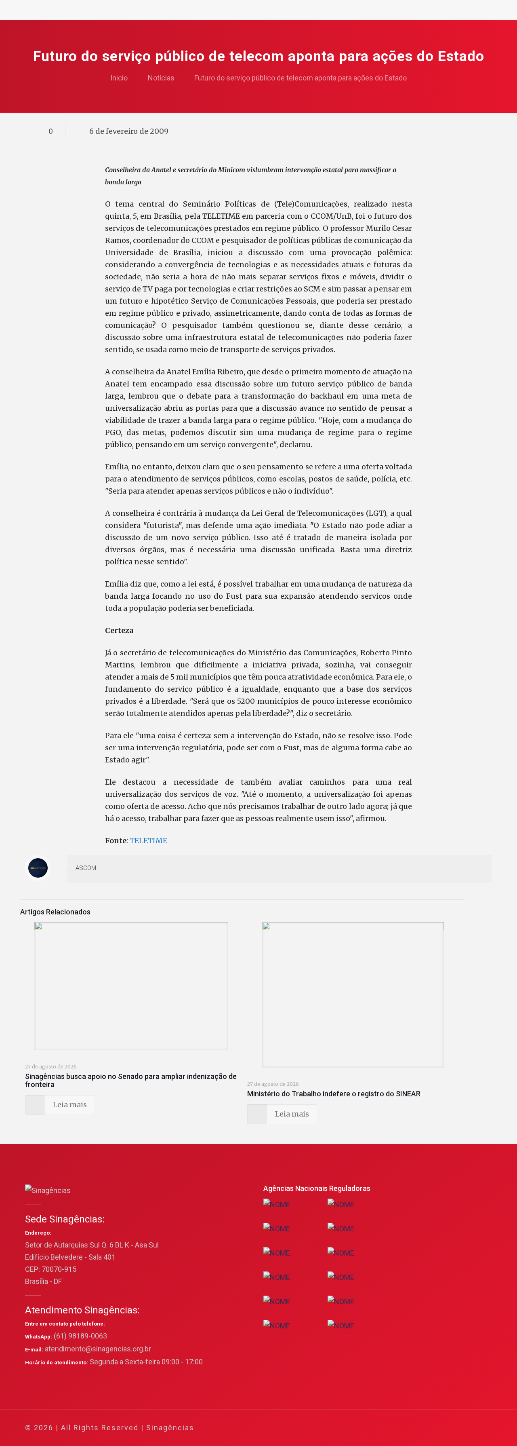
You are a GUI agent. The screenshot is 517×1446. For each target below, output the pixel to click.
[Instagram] (452, 1428)
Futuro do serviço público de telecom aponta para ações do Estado (300, 78)
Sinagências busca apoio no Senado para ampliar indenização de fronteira (131, 1080)
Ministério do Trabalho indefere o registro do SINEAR (333, 1093)
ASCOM (86, 868)
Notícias (161, 78)
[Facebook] (408, 1428)
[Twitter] (419, 1428)
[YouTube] (430, 1428)
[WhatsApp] (397, 1428)
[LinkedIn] (441, 1428)
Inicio (119, 78)
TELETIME (148, 840)
